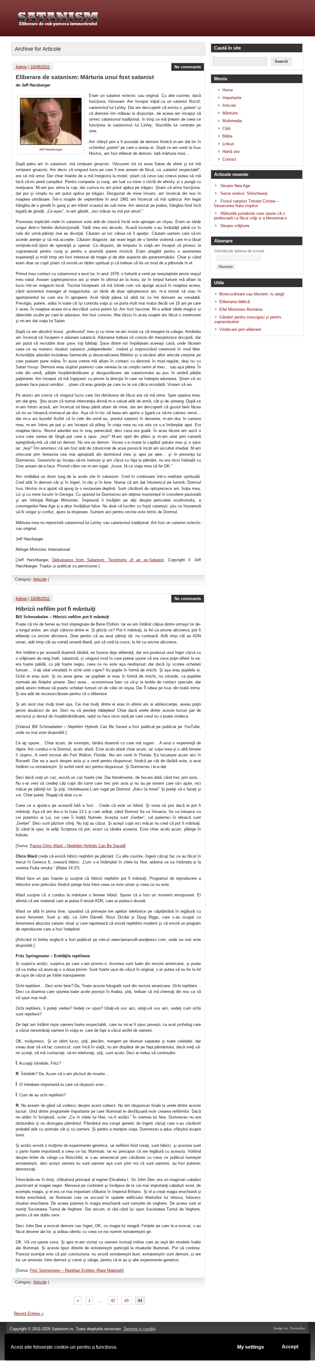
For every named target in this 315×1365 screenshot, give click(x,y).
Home (227, 90)
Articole (40, 579)
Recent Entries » (29, 1313)
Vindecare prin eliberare (240, 329)
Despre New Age (235, 185)
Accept (290, 1346)
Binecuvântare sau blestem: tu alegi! (252, 294)
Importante (231, 97)
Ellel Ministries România (240, 309)
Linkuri (228, 144)
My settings (250, 1347)
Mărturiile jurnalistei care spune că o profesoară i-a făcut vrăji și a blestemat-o (250, 215)
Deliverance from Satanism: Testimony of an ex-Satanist (108, 560)
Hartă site (231, 151)
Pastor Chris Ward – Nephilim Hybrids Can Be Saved (77, 845)
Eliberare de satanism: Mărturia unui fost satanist (85, 77)
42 (113, 1300)
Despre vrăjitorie (235, 225)
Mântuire (230, 113)
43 (126, 1300)
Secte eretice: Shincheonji (244, 193)
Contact (229, 159)
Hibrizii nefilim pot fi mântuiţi (55, 609)
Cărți (226, 128)
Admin (21, 67)
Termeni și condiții (139, 1329)
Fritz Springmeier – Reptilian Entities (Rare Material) (76, 1270)
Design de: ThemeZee (289, 1328)
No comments (187, 67)
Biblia (227, 136)
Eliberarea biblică (234, 301)
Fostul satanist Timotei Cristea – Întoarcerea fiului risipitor (246, 203)
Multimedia (232, 120)
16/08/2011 (40, 67)
